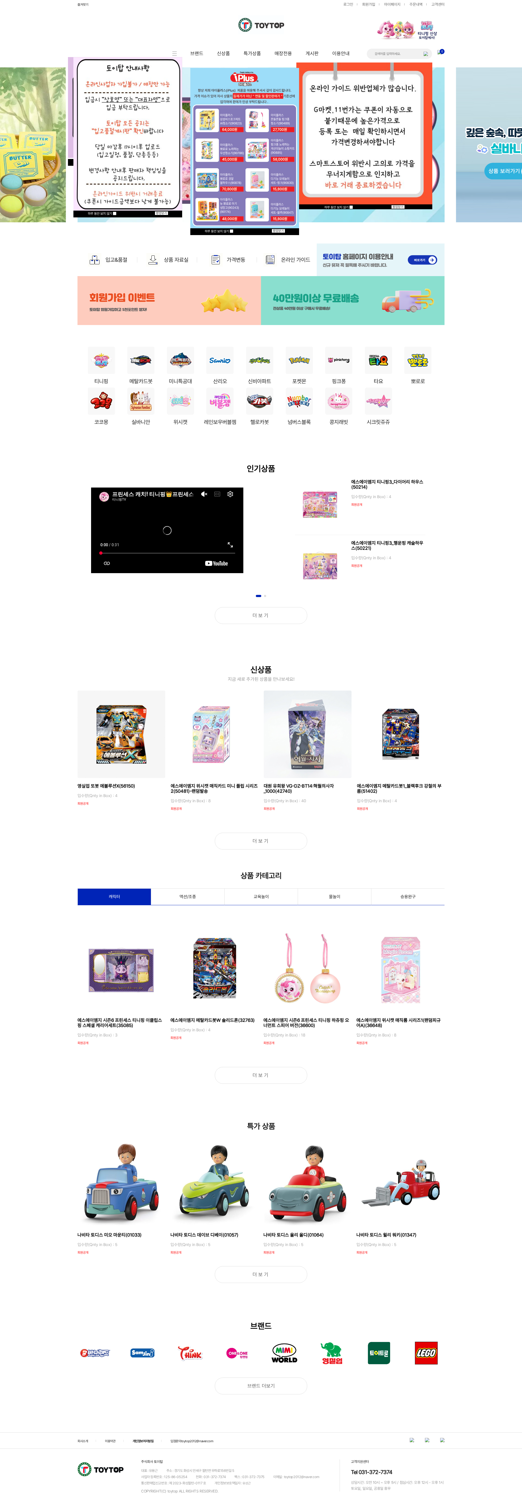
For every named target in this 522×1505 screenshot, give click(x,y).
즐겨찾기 (82, 5)
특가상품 (252, 53)
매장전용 (283, 53)
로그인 (348, 4)
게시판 (312, 53)
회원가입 (368, 4)
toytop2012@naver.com (197, 1441)
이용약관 (110, 1441)
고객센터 (438, 4)
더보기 (261, 615)
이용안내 (341, 53)
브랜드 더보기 (261, 1386)
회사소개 (82, 1441)
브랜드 (196, 53)
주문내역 (415, 4)
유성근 (246, 1483)
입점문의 (175, 1441)
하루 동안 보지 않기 (100, 214)
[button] (436, 18)
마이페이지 (392, 4)
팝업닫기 (161, 213)
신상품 (223, 53)
